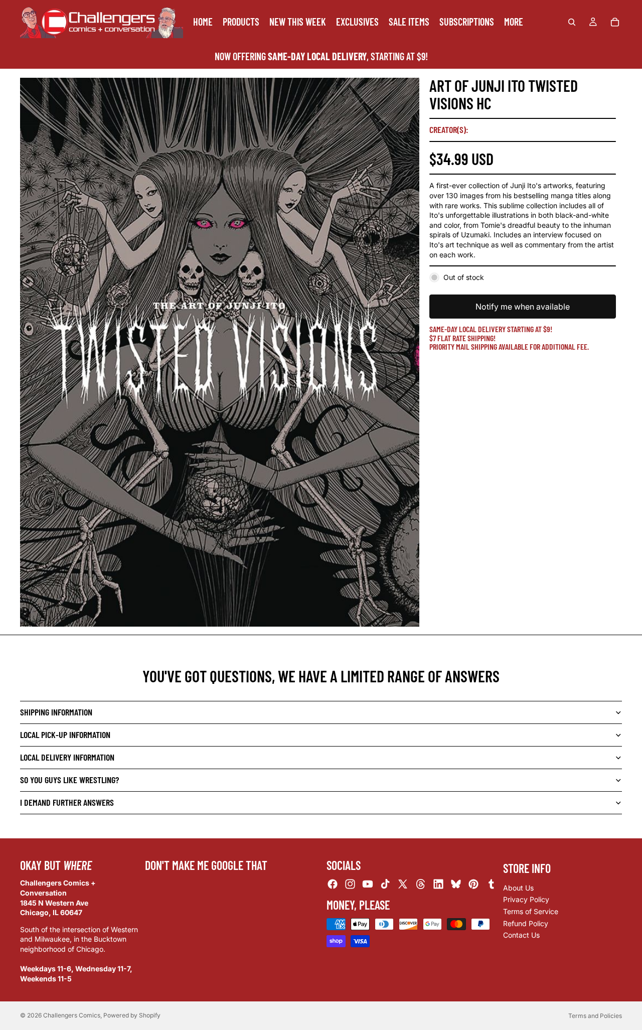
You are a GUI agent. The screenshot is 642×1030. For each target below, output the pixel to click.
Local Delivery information (67, 757)
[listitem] (513, 22)
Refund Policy (525, 923)
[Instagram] (350, 884)
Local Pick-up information (65, 734)
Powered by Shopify (131, 1015)
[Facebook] (333, 884)
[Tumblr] (491, 884)
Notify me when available (522, 307)
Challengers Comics (71, 1015)
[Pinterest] (473, 884)
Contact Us (521, 935)
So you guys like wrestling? (69, 779)
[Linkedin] (438, 884)
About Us (518, 888)
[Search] (572, 22)
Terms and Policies (595, 1015)
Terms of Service (530, 911)
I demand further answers (67, 802)
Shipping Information (56, 711)
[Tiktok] (385, 884)
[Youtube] (368, 884)
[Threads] (421, 884)
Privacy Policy (526, 899)
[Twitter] (403, 884)
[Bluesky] (456, 884)
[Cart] (615, 22)
